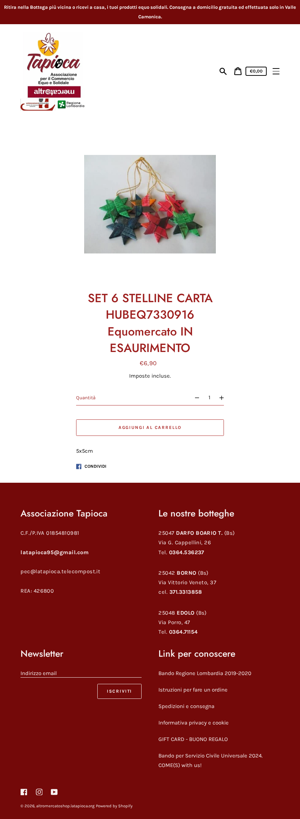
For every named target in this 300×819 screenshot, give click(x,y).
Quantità (85, 397)
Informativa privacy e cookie (193, 722)
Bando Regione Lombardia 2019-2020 (204, 673)
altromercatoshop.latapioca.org (65, 806)
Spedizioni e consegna (186, 706)
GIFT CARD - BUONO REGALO (193, 739)
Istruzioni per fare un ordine (193, 689)
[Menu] (276, 71)
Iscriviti (119, 691)
